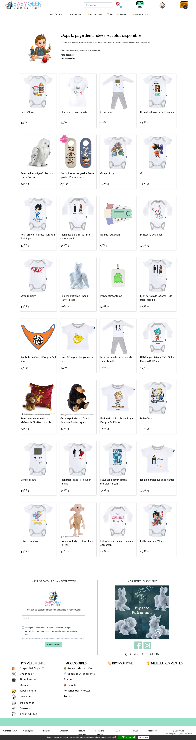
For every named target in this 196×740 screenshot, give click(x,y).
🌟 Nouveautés (140, 14)
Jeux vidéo (25, 696)
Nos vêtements (58, 14)
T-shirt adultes (28, 713)
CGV (117, 730)
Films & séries (27, 679)
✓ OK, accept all (127, 737)
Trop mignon (27, 702)
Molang (24, 684)
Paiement (46, 730)
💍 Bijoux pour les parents (79, 673)
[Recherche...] (118, 4)
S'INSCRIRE (53, 645)
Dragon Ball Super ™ (31, 668)
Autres (67, 696)
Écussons (25, 708)
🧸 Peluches (70, 684)
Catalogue (28, 730)
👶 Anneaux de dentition (78, 668)
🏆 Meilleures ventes (117, 14)
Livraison (64, 730)
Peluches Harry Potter (76, 690)
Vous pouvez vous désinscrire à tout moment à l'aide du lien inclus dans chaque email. (53, 639)
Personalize (143, 737)
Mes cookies (153, 730)
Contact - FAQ (10, 730)
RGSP (135, 730)
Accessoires (77, 14)
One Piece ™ (26, 673)
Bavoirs (68, 679)
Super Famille (27, 690)
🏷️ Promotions (95, 14)
